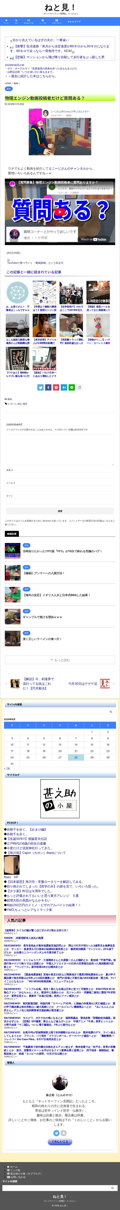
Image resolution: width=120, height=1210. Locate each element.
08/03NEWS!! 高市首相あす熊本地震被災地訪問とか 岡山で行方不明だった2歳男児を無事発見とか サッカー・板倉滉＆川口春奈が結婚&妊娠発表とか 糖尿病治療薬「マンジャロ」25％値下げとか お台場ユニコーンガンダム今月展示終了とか (59, 949)
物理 (25, 404)
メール (10, 483)
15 (92, 744)
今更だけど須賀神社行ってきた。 (30, 848)
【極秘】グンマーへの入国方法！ (44, 573)
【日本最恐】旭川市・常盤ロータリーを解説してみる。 (46, 882)
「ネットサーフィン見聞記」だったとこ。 (60, 1201)
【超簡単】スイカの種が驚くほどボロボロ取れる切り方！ (36, 930)
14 (76, 744)
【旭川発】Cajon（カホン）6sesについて (36, 853)
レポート (12, 404)
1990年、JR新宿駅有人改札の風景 (23, 937)
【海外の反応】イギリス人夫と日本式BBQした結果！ (57, 595)
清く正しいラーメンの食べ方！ (42, 639)
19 (44, 751)
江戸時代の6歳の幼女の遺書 (26, 843)
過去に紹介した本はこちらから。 (34, 76)
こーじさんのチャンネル (69, 168)
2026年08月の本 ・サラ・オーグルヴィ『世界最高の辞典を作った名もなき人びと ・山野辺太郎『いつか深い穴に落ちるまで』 (41, 68)
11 (28, 744)
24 (12, 757)
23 (108, 751)
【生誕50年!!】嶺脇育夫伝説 (27, 839)
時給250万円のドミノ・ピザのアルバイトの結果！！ (44, 905)
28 (76, 757)
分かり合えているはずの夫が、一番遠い (40, 40)
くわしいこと (60, 1141)
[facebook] (48, 387)
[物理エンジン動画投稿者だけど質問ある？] (64, 387)
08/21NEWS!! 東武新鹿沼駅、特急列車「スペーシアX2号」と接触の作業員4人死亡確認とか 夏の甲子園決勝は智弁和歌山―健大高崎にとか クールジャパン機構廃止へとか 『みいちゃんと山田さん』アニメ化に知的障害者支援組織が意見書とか (59, 1007)
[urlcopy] (79, 387)
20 (60, 751)
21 (76, 751)
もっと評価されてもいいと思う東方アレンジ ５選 (43, 896)
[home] (63, 1133)
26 (44, 757)
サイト (9, 495)
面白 (20, 404)
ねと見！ (61, 7)
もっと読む (62, 660)
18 (28, 751)
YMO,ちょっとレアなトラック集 (29, 910)
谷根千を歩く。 (18, 834)
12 (44, 744)
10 (12, 744)
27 (59, 757)
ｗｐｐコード (74, 21)
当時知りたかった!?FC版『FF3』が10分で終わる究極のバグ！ (62, 551)
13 (60, 744)
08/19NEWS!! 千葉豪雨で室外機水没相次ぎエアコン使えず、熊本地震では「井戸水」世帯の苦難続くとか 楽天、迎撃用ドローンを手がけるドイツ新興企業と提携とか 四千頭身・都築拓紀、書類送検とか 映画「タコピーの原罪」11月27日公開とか (59, 1050)
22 (92, 751)
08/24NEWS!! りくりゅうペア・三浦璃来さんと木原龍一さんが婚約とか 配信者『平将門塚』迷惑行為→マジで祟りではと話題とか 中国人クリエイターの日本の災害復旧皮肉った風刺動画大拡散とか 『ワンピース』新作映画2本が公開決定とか (60, 963)
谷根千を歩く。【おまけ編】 (27, 829)
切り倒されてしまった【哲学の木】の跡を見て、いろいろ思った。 (53, 886)
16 (108, 744)
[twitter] (40, 387)
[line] (72, 387)
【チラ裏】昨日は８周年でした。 (30, 891)
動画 (10, 399)
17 (12, 751)
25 (28, 757)
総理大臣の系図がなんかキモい (28, 900)
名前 (9, 470)
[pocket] (56, 387)
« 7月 (7, 768)
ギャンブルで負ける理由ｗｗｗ (42, 617)
